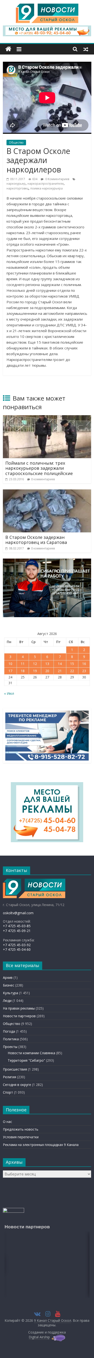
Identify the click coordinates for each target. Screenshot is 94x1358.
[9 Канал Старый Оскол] (8, 49)
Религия (9, 1077)
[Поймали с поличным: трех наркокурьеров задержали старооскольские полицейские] (47, 418)
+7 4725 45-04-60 (17, 949)
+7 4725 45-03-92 (17, 945)
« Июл (9, 693)
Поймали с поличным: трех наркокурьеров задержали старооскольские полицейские (39, 468)
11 (23, 663)
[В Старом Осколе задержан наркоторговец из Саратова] (47, 492)
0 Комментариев (57, 179)
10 (10, 663)
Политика (11, 1039)
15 (72, 663)
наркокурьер (16, 184)
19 (35, 671)
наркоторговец (17, 188)
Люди (7, 1000)
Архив (8, 977)
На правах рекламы (19, 1008)
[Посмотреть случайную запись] (86, 49)
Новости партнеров (19, 1016)
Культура (10, 993)
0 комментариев (43, 479)
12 (35, 663)
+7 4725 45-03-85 (17, 926)
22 (72, 671)
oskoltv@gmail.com (18, 913)
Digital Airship (39, 1337)
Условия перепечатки (21, 1137)
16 (84, 663)
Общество (16, 142)
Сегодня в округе (17, 1084)
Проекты (10, 1046)
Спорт (8, 1092)
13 (47, 663)
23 (84, 671)
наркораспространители (45, 184)
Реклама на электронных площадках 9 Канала (41, 1144)
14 (60, 663)
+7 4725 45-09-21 (17, 930)
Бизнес (8, 985)
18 (23, 671)
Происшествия (15, 1069)
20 (47, 671)
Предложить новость (20, 1129)
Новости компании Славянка (31, 1053)
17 (10, 671)
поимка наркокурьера (46, 188)
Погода (9, 1031)
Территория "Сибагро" (26, 1060)
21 (60, 671)
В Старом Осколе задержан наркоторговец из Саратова (36, 539)
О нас (7, 1121)
